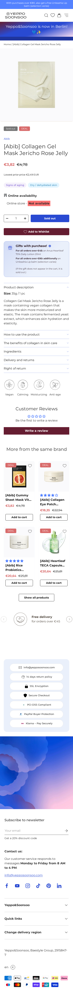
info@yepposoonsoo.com (23, 875)
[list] (36, 85)
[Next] (69, 619)
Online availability (22, 196)
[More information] (49, 246)
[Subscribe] (64, 830)
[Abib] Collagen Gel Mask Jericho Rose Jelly (37, 44)
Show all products (36, 597)
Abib (7, 138)
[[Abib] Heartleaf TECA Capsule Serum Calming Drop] (54, 542)
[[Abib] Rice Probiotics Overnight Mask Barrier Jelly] (19, 542)
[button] (58, 15)
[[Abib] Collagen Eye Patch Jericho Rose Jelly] (54, 476)
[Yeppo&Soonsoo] (36, 772)
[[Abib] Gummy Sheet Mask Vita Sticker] (19, 476)
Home (7, 44)
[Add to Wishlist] (29, 465)
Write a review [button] (36, 431)
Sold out (50, 218)
